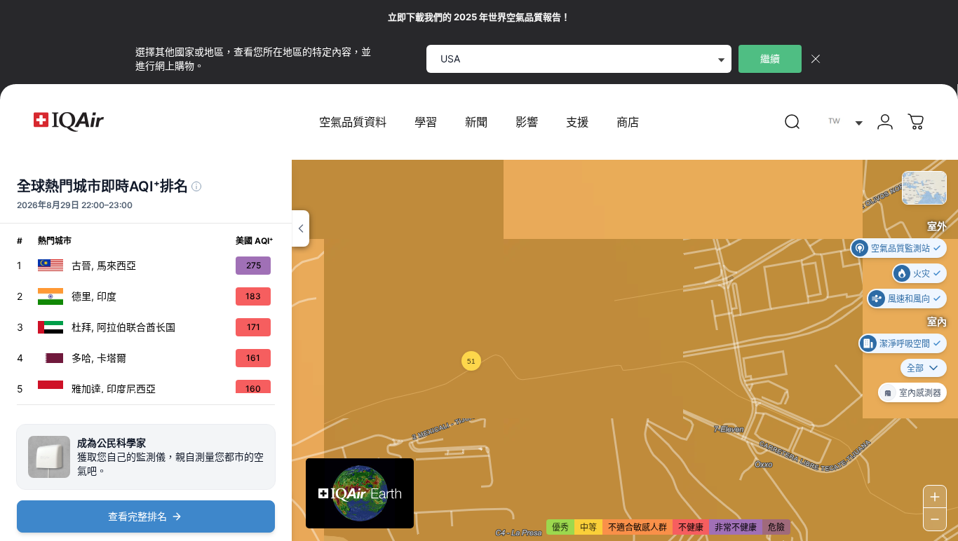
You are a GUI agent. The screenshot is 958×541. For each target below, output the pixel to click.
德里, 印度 (94, 296)
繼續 (770, 58)
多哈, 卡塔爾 (99, 358)
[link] (792, 122)
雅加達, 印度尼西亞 (114, 389)
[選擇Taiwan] (842, 122)
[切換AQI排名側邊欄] (300, 228)
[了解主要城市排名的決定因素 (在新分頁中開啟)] (196, 186)
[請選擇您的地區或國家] (842, 122)
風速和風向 (909, 298)
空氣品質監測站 (900, 248)
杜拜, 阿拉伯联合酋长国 (123, 327)
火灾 (921, 273)
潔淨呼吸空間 (904, 343)
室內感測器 (920, 392)
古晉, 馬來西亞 (104, 265)
